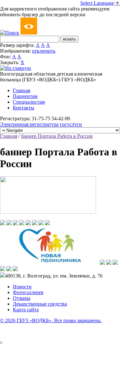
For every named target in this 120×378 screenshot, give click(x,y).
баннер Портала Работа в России (57, 136)
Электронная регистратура (29, 124)
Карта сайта (26, 309)
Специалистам (29, 102)
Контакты (23, 107)
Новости (22, 286)
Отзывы (21, 298)
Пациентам (25, 96)
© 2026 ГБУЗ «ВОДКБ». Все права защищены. (51, 320)
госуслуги (71, 124)
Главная (21, 90)
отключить (43, 51)
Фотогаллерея (28, 292)
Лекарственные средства (40, 304)
